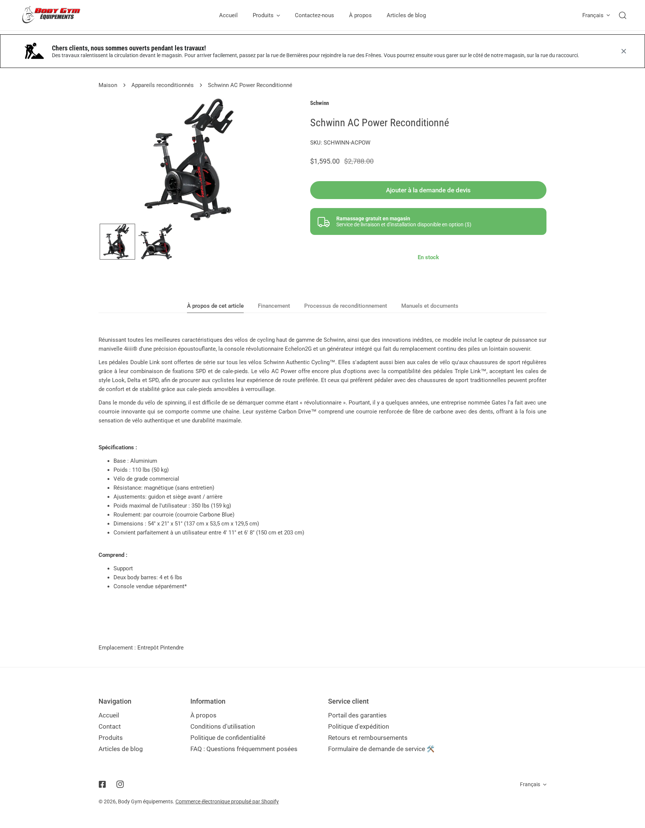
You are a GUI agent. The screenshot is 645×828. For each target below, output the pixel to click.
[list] (193, 160)
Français (593, 15)
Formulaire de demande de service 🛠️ (381, 749)
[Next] (270, 161)
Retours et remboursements (368, 737)
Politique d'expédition (358, 726)
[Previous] (116, 161)
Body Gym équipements (145, 801)
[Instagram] (120, 784)
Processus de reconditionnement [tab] (345, 306)
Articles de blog (121, 749)
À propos (203, 715)
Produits (111, 737)
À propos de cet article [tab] (215, 306)
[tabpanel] (322, 463)
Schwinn (319, 103)
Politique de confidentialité (227, 737)
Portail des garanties (357, 715)
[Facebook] (102, 784)
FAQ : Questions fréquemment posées (243, 749)
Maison (108, 85)
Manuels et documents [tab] (429, 306)
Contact (110, 726)
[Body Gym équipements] (57, 15)
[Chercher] (622, 15)
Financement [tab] (274, 306)
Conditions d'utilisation (222, 726)
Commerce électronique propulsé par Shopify (227, 801)
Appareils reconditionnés (162, 85)
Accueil (109, 715)
